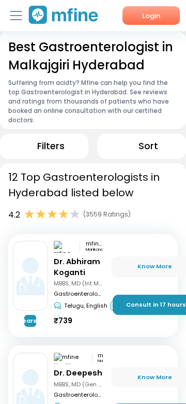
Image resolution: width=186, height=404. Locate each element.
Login (151, 16)
